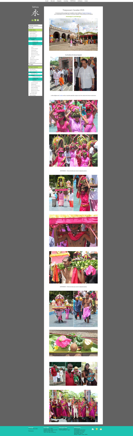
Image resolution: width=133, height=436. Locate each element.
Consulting (66, 0)
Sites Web (31, 27)
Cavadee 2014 (35, 41)
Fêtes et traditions (33, 72)
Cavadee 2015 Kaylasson (35, 43)
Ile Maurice (80, 0)
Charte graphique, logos (64, 429)
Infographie (59, 0)
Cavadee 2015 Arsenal (37, 45)
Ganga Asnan (33, 50)
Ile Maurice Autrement (33, 67)
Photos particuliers (33, 32)
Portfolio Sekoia (32, 30)
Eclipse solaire (32, 62)
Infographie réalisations (33, 25)
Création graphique (63, 428)
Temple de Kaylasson (87, 13)
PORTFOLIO (73, 0)
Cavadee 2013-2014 (36, 76)
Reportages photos (78, 433)
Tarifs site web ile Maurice (50, 432)
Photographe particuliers (79, 429)
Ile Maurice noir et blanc (34, 59)
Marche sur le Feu (34, 53)
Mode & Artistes (33, 33)
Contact (86, 0)
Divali (32, 47)
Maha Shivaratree (34, 51)
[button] (50, 194)
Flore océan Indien (33, 36)
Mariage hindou (34, 92)
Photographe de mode (79, 432)
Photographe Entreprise (79, 431)
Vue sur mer (32, 57)
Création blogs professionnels (50, 429)
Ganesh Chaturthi (34, 48)
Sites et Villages (33, 95)
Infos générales (33, 69)
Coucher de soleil (33, 60)
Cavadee (33, 39)
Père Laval (33, 56)
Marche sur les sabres (35, 54)
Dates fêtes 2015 (34, 73)
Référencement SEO (48, 431)
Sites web (53, 0)
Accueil (46, 0)
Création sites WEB (48, 428)
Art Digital (31, 64)
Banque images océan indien (80, 434)
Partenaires (31, 431)
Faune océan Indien (33, 35)
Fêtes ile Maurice (33, 38)
